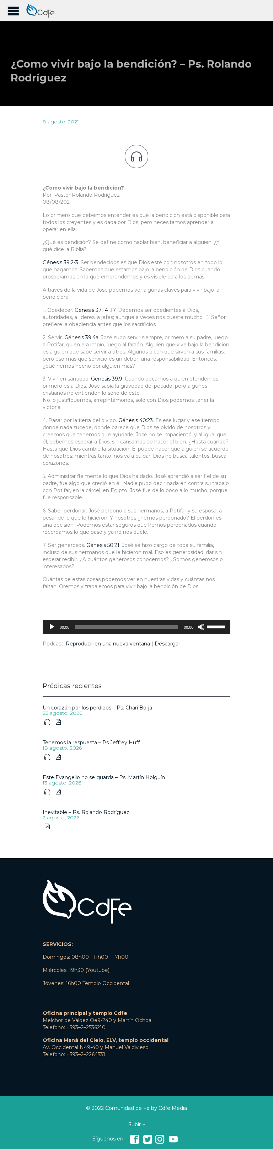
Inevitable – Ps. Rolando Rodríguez (86, 812)
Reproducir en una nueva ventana (108, 643)
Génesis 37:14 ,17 (95, 310)
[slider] (217, 626)
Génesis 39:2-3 (60, 262)
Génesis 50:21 (102, 545)
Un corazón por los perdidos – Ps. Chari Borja (97, 707)
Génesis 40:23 (135, 420)
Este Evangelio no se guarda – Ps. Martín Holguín (104, 777)
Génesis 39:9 (106, 379)
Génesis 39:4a (81, 337)
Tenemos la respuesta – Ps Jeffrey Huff (91, 742)
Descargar (167, 643)
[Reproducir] (51, 627)
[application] (136, 627)
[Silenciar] (201, 627)
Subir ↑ (136, 1124)
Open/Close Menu (13, 11)
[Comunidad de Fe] (42, 10)
